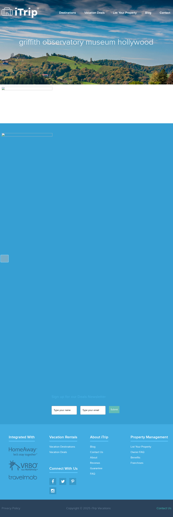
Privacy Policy (11, 508)
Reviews (95, 463)
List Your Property (125, 13)
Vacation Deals (94, 13)
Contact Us (96, 452)
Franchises (137, 463)
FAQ (92, 473)
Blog (148, 13)
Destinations (67, 13)
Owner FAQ (137, 452)
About (93, 457)
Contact (165, 13)
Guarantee (96, 468)
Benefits (135, 457)
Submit (114, 409)
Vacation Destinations (62, 446)
